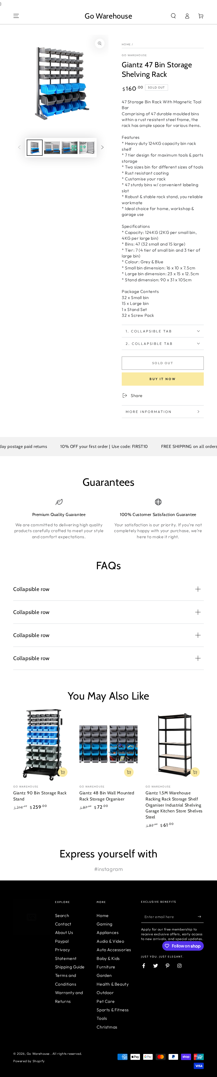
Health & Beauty (113, 984)
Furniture (106, 966)
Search (62, 915)
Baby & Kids (108, 958)
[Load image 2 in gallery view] (52, 148)
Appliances (108, 932)
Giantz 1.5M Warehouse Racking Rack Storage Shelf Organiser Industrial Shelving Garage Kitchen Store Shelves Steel (174, 805)
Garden (104, 975)
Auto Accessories (114, 949)
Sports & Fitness (113, 1009)
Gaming (104, 924)
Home (126, 44)
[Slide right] (102, 147)
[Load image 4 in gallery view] (87, 148)
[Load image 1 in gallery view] (35, 148)
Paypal (62, 941)
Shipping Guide (70, 966)
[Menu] (16, 16)
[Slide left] (19, 147)
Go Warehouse (134, 55)
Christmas (107, 1027)
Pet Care (106, 1001)
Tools (102, 1018)
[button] (173, 16)
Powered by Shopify (29, 1061)
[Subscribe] (201, 917)
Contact (63, 924)
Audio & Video (110, 941)
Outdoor (105, 992)
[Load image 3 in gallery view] (70, 148)
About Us (64, 932)
